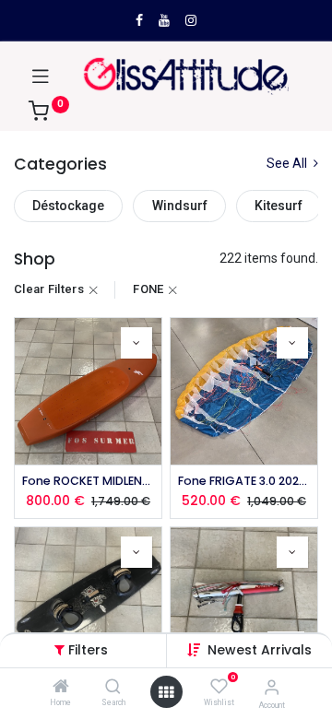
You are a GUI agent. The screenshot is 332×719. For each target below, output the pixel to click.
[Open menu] (166, 692)
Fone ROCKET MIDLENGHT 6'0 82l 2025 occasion (88, 481)
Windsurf (180, 205)
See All (288, 163)
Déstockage (68, 205)
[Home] (61, 687)
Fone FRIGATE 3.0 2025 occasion (244, 481)
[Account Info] (271, 687)
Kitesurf (278, 205)
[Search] (113, 687)
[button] (260, 649)
